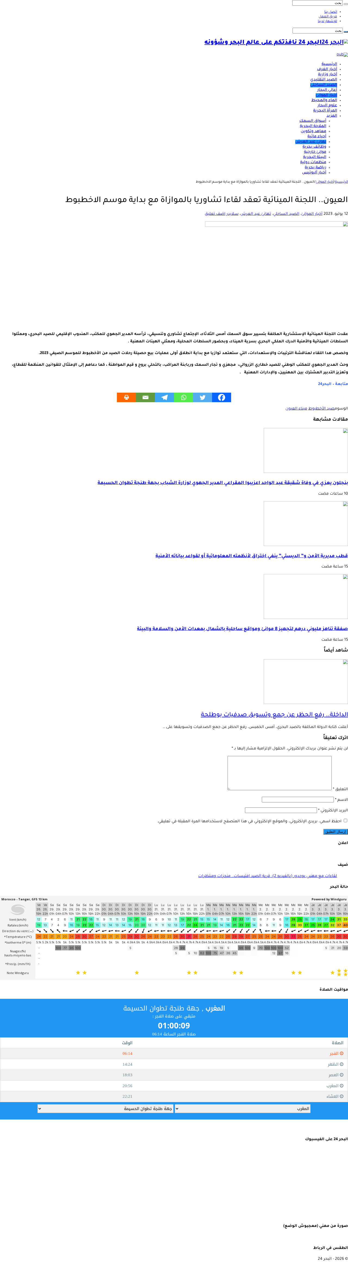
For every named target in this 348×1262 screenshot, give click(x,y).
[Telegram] (164, 397)
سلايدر (232, 214)
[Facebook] (221, 397)
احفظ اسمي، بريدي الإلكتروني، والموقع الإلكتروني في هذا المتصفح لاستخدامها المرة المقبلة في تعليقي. (249, 822)
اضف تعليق (215, 214)
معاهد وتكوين (313, 131)
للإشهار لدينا (327, 21)
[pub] (342, 55)
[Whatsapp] (183, 397)
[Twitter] (202, 397)
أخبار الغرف (327, 69)
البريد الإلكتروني (333, 811)
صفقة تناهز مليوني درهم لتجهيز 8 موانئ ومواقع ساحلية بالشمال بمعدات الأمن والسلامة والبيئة (242, 629)
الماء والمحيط (324, 100)
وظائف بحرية (314, 147)
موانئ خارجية (315, 152)
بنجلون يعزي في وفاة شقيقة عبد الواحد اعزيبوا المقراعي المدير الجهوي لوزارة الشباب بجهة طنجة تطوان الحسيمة (223, 483)
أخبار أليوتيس (314, 173)
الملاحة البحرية (313, 126)
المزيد (332, 116)
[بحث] (346, 4)
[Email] (145, 397)
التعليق (340, 789)
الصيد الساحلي (323, 85)
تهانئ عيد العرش (310, 142)
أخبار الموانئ (326, 95)
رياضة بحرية (315, 168)
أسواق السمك (312, 121)
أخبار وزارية (327, 75)
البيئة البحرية (314, 157)
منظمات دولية (313, 162)
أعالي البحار (327, 90)
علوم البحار (327, 106)
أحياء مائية (316, 137)
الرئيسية (329, 64)
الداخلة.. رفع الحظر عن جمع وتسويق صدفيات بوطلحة (274, 715)
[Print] (126, 397)
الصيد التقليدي (323, 80)
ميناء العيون (296, 409)
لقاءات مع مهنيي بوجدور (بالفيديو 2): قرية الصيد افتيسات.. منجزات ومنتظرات (267, 876)
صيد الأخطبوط (321, 409)
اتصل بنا (330, 12)
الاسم (341, 800)
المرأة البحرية (325, 111)
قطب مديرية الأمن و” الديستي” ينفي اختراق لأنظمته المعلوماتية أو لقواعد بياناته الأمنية (252, 556)
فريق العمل (328, 17)
